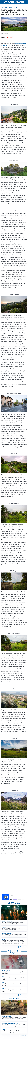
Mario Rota (9, 37)
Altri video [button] (23, 1035)
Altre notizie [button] (23, 946)
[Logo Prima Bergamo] (14, 2)
